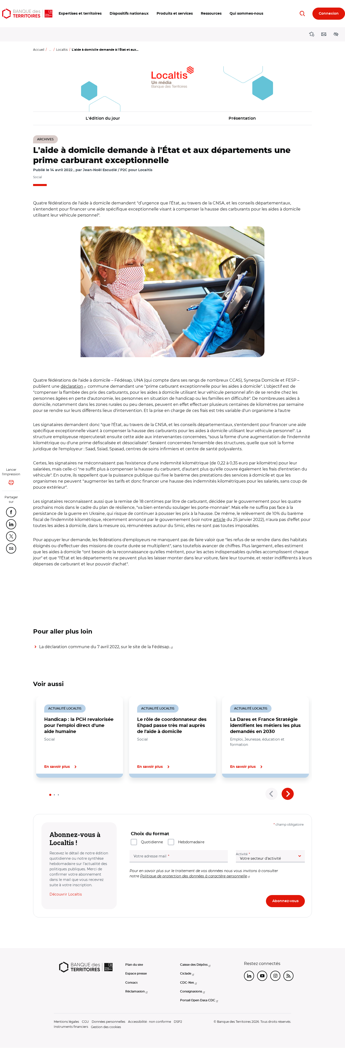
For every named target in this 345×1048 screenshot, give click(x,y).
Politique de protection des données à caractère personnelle (193, 876)
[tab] (50, 795)
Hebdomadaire (191, 842)
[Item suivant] (288, 794)
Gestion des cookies (106, 1027)
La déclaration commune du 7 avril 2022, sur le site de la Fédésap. (104, 646)
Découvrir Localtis (66, 894)
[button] (80, 13)
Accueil (38, 49)
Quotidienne (152, 842)
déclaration (72, 386)
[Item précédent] (271, 794)
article (219, 519)
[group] (172, 291)
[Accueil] (27, 14)
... (50, 49)
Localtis (62, 49)
